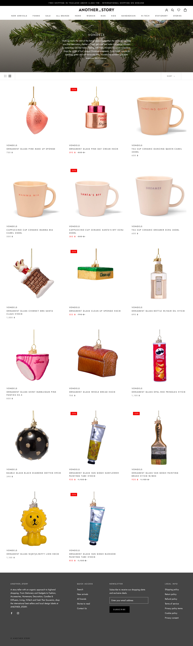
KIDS (113, 16)
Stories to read (83, 603)
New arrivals (82, 594)
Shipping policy (172, 589)
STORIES (177, 16)
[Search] (172, 10)
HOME (78, 16)
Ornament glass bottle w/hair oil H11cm (158, 311)
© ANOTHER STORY (20, 638)
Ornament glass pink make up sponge (31, 149)
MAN (103, 16)
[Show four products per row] (10, 76)
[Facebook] (12, 613)
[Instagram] (18, 613)
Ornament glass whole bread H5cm (92, 392)
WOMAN (91, 16)
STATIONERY (161, 16)
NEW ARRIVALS (19, 16)
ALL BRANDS (62, 16)
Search (80, 589)
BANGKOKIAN (129, 16)
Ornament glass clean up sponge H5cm (95, 311)
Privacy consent (172, 617)
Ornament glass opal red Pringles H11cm (158, 392)
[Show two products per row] (5, 76)
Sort (170, 76)
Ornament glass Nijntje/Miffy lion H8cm (33, 554)
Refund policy (171, 598)
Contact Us (82, 608)
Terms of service (172, 603)
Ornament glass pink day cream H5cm (93, 149)
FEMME (36, 16)
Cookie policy (171, 613)
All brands (81, 598)
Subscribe (119, 609)
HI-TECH (145, 16)
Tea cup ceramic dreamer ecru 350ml (155, 230)
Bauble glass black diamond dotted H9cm (34, 473)
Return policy (170, 594)
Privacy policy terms (173, 608)
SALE (48, 16)
